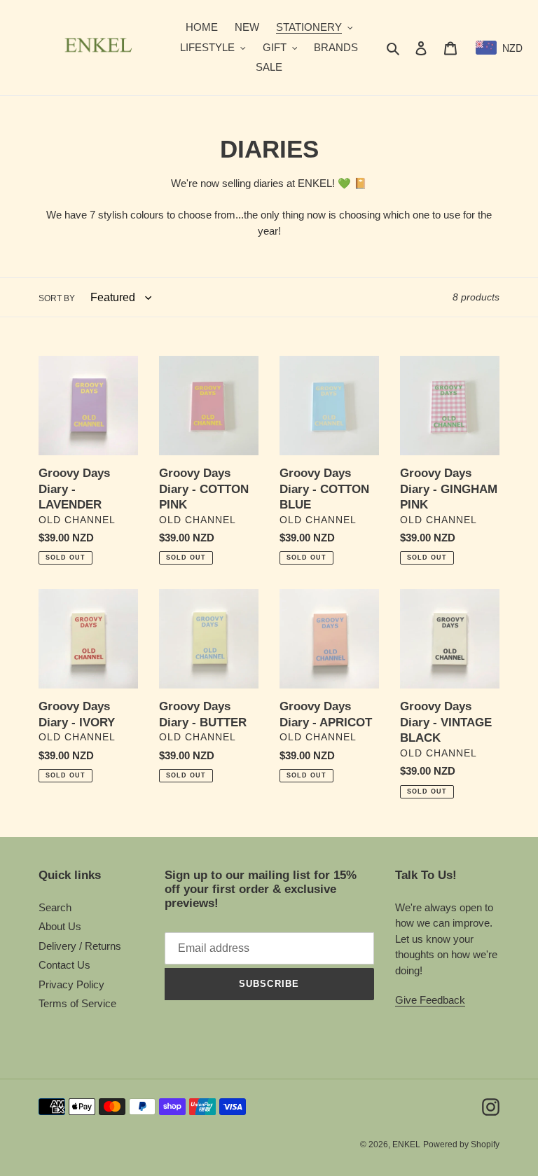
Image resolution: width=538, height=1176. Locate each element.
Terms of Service (77, 1003)
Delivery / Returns (80, 946)
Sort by (57, 298)
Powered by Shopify (461, 1144)
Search (55, 907)
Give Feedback (430, 1000)
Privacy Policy (71, 984)
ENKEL (406, 1144)
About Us (60, 926)
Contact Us (64, 965)
